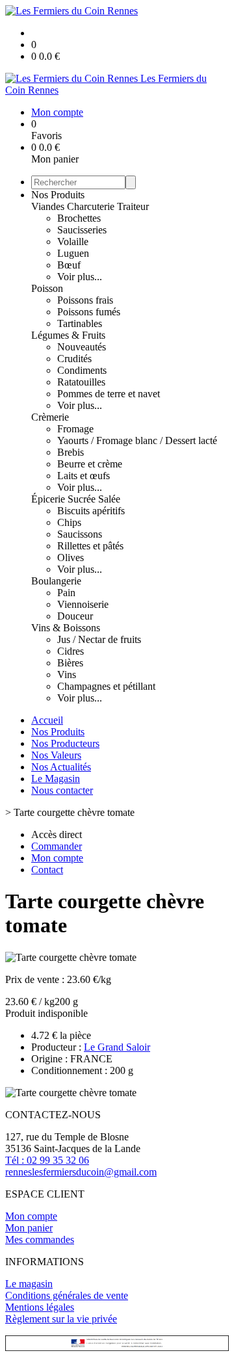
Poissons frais (85, 300)
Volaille (72, 241)
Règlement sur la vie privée (61, 1318)
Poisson (47, 288)
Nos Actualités (61, 766)
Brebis (70, 452)
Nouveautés (81, 346)
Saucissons (79, 534)
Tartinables (79, 323)
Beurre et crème (89, 463)
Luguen (73, 253)
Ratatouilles (81, 381)
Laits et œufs (83, 475)
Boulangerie (56, 580)
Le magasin (29, 1283)
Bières (70, 662)
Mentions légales (39, 1307)
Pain (66, 592)
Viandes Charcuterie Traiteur (90, 206)
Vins (66, 674)
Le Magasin (55, 778)
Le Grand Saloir (117, 1047)
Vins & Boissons (65, 627)
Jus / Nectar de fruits (99, 639)
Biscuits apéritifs (91, 510)
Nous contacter (62, 790)
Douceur (75, 616)
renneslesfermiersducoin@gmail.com (81, 1171)
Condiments (82, 370)
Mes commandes (39, 1239)
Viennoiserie (83, 604)
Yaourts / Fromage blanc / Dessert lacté (137, 440)
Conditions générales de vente (66, 1295)
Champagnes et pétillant (106, 686)
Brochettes (79, 218)
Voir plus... (79, 276)
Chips (69, 522)
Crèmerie (50, 417)
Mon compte (31, 1216)
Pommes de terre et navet (108, 393)
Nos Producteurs (65, 743)
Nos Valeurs (56, 755)
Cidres (70, 651)
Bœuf (69, 264)
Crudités (74, 358)
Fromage (75, 428)
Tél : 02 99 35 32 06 (47, 1160)
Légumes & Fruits (68, 335)
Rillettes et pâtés (90, 545)
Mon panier (29, 1227)
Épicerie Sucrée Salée (75, 499)
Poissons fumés (88, 311)
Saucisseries (82, 229)
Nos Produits (57, 194)
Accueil (47, 720)
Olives (70, 557)
